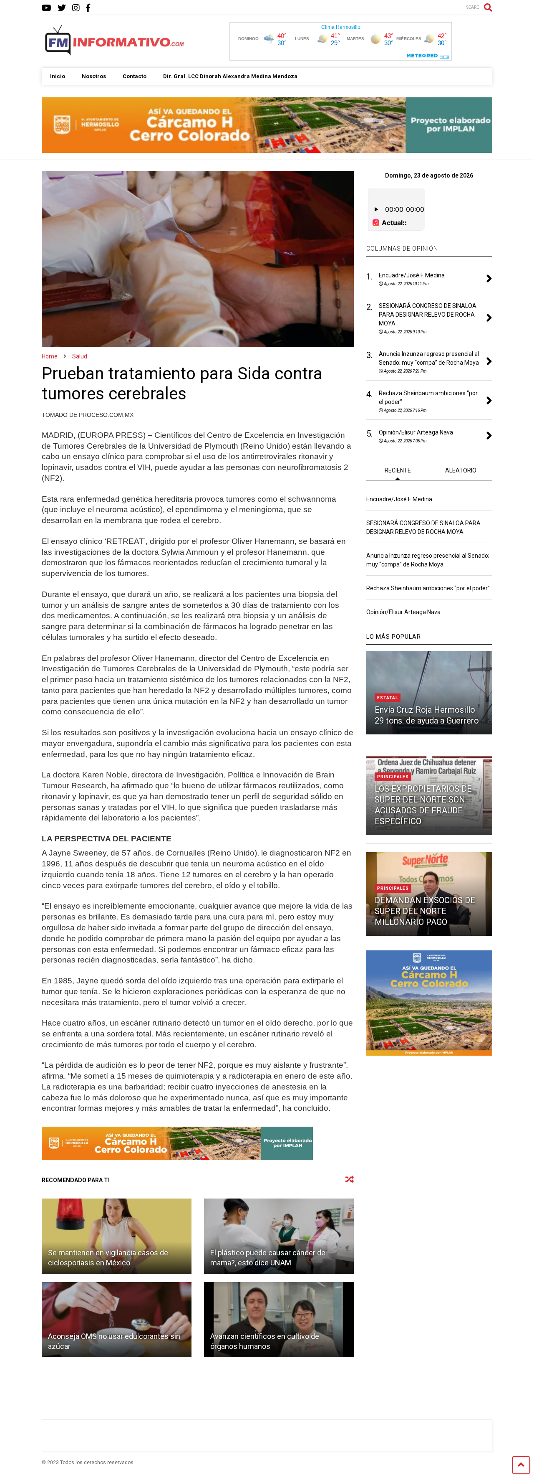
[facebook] (88, 8)
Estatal (387, 698)
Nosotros (94, 76)
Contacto (134, 76)
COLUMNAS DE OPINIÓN (402, 248)
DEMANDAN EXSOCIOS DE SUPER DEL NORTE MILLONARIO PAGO (425, 911)
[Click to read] (116, 1236)
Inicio (57, 76)
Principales (393, 777)
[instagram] (76, 8)
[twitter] (62, 8)
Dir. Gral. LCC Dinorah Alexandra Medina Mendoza (230, 76)
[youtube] (46, 8)
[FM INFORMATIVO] (115, 53)
